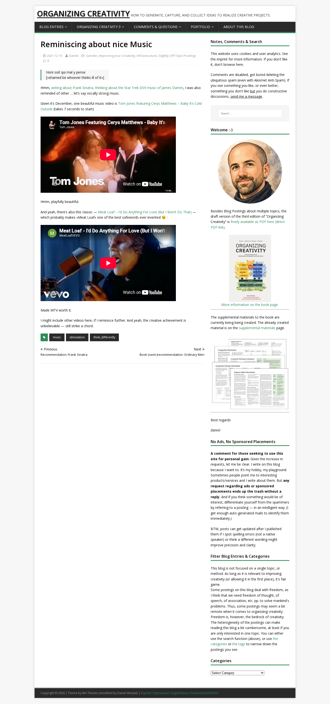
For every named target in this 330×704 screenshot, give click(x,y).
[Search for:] (250, 113)
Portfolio (200, 26)
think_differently (104, 337)
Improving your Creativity (117, 55)
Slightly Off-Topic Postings (177, 55)
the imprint (219, 59)
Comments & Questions (156, 26)
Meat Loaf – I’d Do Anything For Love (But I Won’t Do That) (145, 212)
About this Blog (238, 26)
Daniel (73, 55)
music (57, 337)
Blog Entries (51, 26)
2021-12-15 (54, 55)
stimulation (77, 337)
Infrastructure (147, 55)
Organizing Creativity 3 (99, 26)
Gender (91, 55)
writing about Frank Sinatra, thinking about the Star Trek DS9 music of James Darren (117, 87)
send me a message (246, 96)
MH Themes (90, 693)
